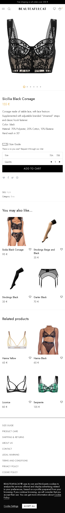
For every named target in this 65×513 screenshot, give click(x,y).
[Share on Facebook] (8, 177)
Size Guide (8, 425)
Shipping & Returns (13, 437)
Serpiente (39, 402)
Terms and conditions (15, 460)
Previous (3, 48)
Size (6, 155)
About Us (7, 442)
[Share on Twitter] (12, 177)
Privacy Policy (10, 466)
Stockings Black (10, 297)
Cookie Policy (10, 472)
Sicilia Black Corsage (13, 249)
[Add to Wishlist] (3, 178)
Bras (13, 196)
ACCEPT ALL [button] (29, 506)
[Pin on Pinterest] (17, 177)
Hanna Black (40, 358)
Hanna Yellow (9, 358)
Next (62, 48)
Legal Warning (10, 454)
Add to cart (32, 168)
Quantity (8, 161)
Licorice (6, 402)
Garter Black (40, 297)
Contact (7, 448)
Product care (10, 431)
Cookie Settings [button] (11, 506)
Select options (8, 254)
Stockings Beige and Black (44, 251)
